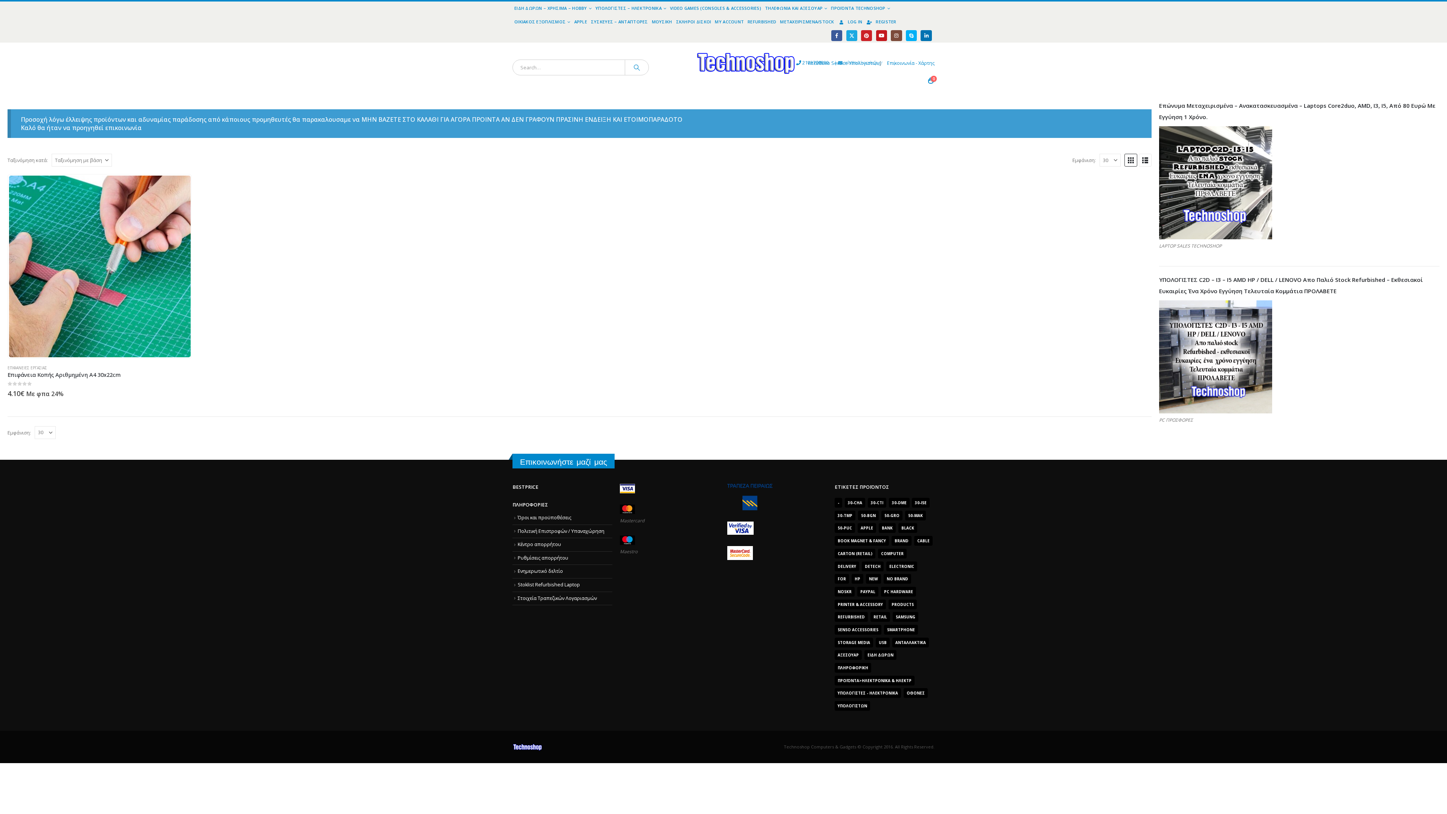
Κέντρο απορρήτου (539, 544)
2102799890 (801, 63)
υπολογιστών (852, 705)
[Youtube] (881, 35)
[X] (851, 35)
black (907, 528)
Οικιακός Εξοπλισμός (540, 21)
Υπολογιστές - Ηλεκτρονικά (868, 693)
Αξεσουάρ (848, 655)
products (903, 604)
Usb (883, 642)
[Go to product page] (100, 266)
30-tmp (845, 515)
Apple (580, 21)
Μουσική (662, 21)
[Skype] (911, 35)
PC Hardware (898, 591)
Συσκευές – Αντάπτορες (619, 21)
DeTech (873, 566)
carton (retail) (855, 553)
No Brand (897, 578)
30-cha (855, 502)
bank (887, 528)
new (873, 578)
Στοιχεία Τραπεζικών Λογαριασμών (557, 598)
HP (857, 578)
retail (880, 617)
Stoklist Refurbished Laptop (549, 584)
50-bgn (868, 515)
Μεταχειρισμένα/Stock (807, 21)
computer (892, 553)
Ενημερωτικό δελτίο (540, 571)
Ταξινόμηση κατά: (28, 160)
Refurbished (762, 21)
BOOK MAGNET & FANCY (862, 540)
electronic (901, 566)
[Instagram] (896, 35)
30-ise (921, 502)
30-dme (899, 502)
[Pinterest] (866, 35)
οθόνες (916, 693)
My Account (729, 21)
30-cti (877, 502)
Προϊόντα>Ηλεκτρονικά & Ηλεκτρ (875, 680)
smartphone (901, 629)
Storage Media (854, 642)
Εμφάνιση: (1084, 160)
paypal (867, 591)
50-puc (845, 528)
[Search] (637, 67)
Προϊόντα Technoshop (858, 8)
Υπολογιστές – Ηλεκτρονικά (628, 8)
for (842, 578)
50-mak (915, 515)
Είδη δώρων (880, 655)
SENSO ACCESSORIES (858, 629)
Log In (855, 21)
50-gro (891, 515)
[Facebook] (836, 35)
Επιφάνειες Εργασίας (27, 367)
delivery (847, 566)
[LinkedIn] (926, 35)
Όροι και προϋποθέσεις (544, 517)
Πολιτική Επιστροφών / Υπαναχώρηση (561, 531)
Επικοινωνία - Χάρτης (911, 63)
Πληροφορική (853, 667)
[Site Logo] (676, 47)
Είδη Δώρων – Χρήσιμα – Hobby (550, 8)
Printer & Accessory (860, 604)
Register (886, 21)
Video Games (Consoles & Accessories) (715, 8)
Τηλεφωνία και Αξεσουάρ (794, 8)
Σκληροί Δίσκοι (693, 21)
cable (923, 540)
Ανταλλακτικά (910, 642)
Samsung (905, 617)
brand (902, 540)
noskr (845, 591)
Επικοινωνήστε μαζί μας (563, 462)
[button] (1130, 160)
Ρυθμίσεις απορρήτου (543, 558)
